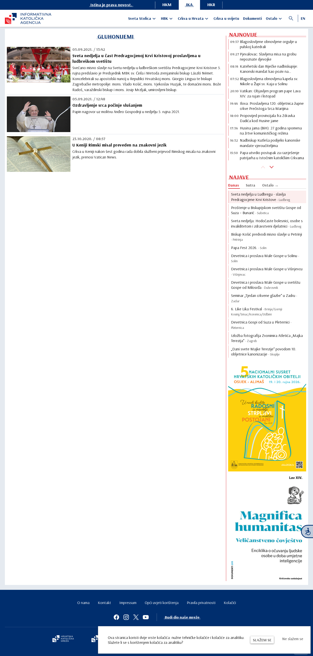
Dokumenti (252, 18)
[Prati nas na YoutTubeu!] (146, 617)
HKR (211, 4)
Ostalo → (270, 185)
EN (303, 18)
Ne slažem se (292, 638)
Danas (233, 185)
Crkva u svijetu (226, 18)
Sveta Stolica (139, 18)
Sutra (250, 185)
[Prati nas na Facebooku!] (116, 617)
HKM (166, 4)
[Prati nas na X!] (136, 617)
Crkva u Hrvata (191, 18)
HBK (164, 18)
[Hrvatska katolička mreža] (63, 639)
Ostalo (271, 18)
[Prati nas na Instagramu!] (126, 617)
